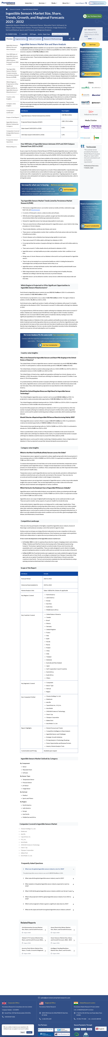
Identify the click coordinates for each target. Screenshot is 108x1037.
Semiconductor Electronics (60, 34)
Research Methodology (53, 39)
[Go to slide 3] (92, 38)
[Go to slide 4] (95, 38)
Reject (22, 1032)
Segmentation (20, 39)
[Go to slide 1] (86, 38)
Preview (9, 39)
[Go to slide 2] (88, 38)
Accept (29, 1032)
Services (42, 3)
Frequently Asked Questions (12, 141)
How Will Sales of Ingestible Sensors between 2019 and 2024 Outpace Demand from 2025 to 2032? (12, 59)
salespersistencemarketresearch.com (55, 998)
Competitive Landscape (10, 111)
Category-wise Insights (11, 104)
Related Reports (11, 146)
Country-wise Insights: (10, 98)
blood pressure (35, 210)
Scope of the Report (12, 117)
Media (53, 3)
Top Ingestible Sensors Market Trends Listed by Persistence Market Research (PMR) (12, 73)
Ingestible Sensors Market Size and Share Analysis (12, 47)
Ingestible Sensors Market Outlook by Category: (12, 124)
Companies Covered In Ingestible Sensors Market (12, 133)
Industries (28, 3)
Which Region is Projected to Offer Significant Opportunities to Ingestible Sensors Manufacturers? (12, 87)
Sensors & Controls (15, 9)
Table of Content (34, 39)
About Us (65, 3)
